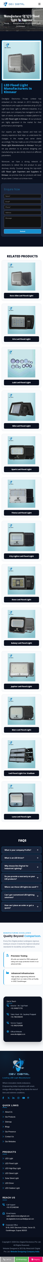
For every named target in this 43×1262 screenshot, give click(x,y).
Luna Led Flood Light (21, 816)
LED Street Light (11, 1173)
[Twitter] (9, 1098)
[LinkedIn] (14, 1098)
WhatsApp (22, 1259)
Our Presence (10, 1132)
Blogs (7, 1127)
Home (6, 23)
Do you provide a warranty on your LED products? (20, 877)
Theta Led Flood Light (21, 513)
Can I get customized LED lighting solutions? (20, 896)
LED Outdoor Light (12, 1188)
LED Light (9, 1158)
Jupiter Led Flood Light (21, 686)
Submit (22, 231)
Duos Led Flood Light (21, 599)
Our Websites (10, 1142)
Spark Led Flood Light (21, 469)
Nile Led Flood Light (21, 426)
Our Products (10, 1117)
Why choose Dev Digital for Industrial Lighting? (16, 867)
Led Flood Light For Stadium (22, 773)
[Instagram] (19, 1098)
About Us (8, 1112)
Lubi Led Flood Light (21, 382)
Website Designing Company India (24, 1252)
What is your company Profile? (18, 850)
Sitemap (8, 1122)
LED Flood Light (11, 1163)
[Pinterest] (29, 1098)
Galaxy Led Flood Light (21, 643)
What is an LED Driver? (14, 858)
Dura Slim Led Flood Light (21, 295)
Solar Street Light (12, 1178)
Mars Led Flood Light (21, 730)
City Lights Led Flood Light (21, 556)
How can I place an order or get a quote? (19, 906)
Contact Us (9, 1137)
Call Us (8, 1259)
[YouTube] (24, 1098)
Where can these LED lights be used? (21, 887)
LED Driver (9, 1183)
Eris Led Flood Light (21, 339)
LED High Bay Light (13, 1168)
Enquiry (36, 1259)
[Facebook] (4, 1098)
